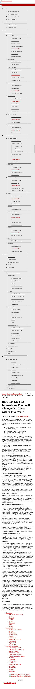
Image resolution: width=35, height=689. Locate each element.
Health (11, 621)
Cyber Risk (10, 238)
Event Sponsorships (15, 372)
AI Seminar (10, 353)
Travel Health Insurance (16, 93)
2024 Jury (10, 264)
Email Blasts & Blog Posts (17, 375)
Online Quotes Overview (16, 51)
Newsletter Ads (14, 377)
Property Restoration (15, 122)
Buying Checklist (15, 64)
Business (12, 623)
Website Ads (14, 380)
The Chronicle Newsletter (13, 14)
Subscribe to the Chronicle (13, 16)
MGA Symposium (11, 351)
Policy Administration (12, 177)
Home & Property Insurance (17, 77)
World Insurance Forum (13, 346)
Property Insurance (12, 67)
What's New (13, 661)
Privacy (11, 669)
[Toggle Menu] (1, 5)
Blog (5, 30)
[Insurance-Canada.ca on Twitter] (19, 674)
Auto (10, 616)
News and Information (16, 38)
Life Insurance (11, 124)
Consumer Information (13, 35)
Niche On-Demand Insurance (17, 293)
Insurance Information (12, 138)
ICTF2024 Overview (15, 309)
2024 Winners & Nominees (13, 262)
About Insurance (15, 41)
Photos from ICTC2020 (16, 330)
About (5, 356)
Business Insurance (12, 114)
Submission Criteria (12, 27)
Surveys (13, 156)
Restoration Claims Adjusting (17, 296)
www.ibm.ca (21, 610)
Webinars (10, 291)
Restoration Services (15, 80)
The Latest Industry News (13, 11)
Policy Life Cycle (15, 183)
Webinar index (14, 304)
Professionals (9, 628)
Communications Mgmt (16, 235)
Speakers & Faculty (15, 335)
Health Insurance (11, 96)
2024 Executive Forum (16, 278)
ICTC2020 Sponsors (15, 338)
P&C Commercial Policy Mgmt (18, 190)
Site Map (12, 671)
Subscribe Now (18, 146)
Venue (12, 322)
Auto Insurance (11, 59)
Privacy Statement (11, 388)
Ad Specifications (11, 385)
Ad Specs (12, 666)
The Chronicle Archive (12, 19)
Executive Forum (11, 275)
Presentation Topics (15, 280)
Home (4, 394)
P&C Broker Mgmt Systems (17, 172)
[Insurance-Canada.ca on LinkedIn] (20, 676)
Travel (11, 619)
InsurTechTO (10, 348)
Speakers (13, 314)
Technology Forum (12, 306)
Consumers (9, 613)
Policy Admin (13, 634)
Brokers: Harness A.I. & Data (17, 299)
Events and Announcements (14, 272)
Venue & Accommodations (17, 285)
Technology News (16, 394)
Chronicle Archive (19, 151)
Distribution (10, 164)
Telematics (10, 206)
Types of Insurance (8, 33)
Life (10, 624)
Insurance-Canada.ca (12, 359)
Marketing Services (12, 369)
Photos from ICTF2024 (16, 317)
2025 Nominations (12, 259)
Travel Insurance (11, 82)
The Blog (15, 654)
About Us (12, 662)
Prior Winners (11, 267)
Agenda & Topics (15, 312)
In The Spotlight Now (12, 24)
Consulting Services (15, 382)
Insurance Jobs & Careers (16, 251)
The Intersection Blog (16, 154)
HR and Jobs (10, 243)
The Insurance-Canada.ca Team (18, 364)
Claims (9, 193)
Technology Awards (8, 254)
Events (5, 270)
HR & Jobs (12, 644)
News (5, 8)
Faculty (13, 283)
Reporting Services (15, 201)
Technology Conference (13, 325)
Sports (11, 626)
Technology (10, 227)
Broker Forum (13, 651)
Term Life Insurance (15, 132)
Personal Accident (15, 109)
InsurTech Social (11, 343)
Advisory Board (14, 367)
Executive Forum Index (16, 288)
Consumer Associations (16, 56)
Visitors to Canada (15, 111)
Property (11, 618)
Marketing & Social (15, 639)
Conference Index (15, 340)
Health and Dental (15, 103)
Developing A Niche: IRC (16, 301)
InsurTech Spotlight (8, 22)
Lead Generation (15, 175)
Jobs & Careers (14, 54)
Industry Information (15, 629)
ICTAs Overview (11, 257)
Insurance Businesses (8, 135)
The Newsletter (17, 656)
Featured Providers (15, 48)
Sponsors (13, 319)
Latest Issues (18, 148)
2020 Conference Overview (17, 327)
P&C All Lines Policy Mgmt (17, 188)
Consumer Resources (15, 43)
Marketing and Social (12, 211)
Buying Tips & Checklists (16, 46)
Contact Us (13, 362)
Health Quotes (14, 106)
